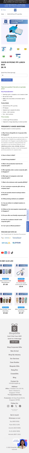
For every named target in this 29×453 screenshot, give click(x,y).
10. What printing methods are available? (12, 198)
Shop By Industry (15, 355)
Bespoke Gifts (14, 366)
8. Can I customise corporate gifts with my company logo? (13, 187)
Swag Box (14, 370)
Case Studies (14, 362)
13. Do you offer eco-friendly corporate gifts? (14, 215)
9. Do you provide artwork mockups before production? (13, 193)
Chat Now (14, 342)
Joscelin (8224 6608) (15, 428)
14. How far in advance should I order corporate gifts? (11, 220)
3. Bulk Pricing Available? (8, 159)
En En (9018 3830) (14, 431)
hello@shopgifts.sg (14, 383)
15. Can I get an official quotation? (10, 225)
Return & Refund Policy (14, 409)
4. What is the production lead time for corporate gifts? (12, 164)
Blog (14, 377)
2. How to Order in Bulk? (8, 155)
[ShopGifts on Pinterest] (20, 406)
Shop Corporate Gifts (14, 347)
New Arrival (15, 351)
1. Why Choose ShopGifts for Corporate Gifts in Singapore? (14, 134)
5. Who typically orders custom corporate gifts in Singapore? (14, 170)
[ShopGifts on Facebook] (12, 406)
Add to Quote (7, 80)
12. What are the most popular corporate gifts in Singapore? (14, 210)
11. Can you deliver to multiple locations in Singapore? (13, 204)
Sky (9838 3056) (14, 421)
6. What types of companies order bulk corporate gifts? (12, 177)
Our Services (14, 358)
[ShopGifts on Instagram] (8, 406)
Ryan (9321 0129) (14, 424)
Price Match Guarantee (27, 215)
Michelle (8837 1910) (14, 434)
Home (2, 14)
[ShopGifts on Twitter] (16, 406)
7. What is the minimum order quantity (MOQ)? (14, 182)
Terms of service (14, 410)
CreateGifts (14, 374)
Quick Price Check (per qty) (8, 72)
